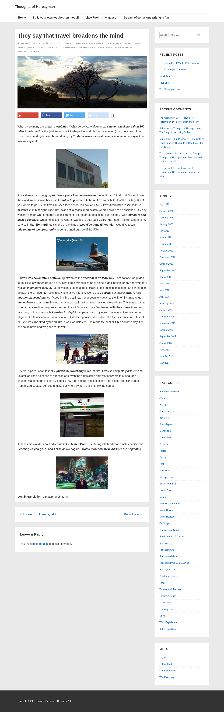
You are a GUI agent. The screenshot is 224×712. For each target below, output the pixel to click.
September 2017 (167, 336)
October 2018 (166, 264)
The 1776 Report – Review (172, 69)
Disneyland (165, 431)
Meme (162, 497)
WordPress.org (166, 677)
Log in (162, 657)
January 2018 (166, 310)
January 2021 (166, 211)
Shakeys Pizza (167, 569)
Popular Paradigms (169, 530)
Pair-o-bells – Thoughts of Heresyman (178, 128)
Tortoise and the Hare (170, 589)
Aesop (162, 398)
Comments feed (167, 670)
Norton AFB (122, 47)
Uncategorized (166, 609)
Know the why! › (134, 514)
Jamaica (94, 47)
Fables (162, 450)
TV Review (164, 602)
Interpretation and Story (187, 122)
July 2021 (164, 204)
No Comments (49, 47)
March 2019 (165, 237)
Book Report (165, 424)
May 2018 (164, 290)
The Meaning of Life (169, 89)
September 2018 (167, 270)
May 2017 (164, 363)
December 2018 (167, 257)
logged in (42, 543)
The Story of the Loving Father (174, 132)
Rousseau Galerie (168, 556)
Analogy (163, 404)
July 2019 (164, 230)
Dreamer (163, 444)
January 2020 (166, 224)
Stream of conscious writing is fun (146, 17)
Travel (37, 51)
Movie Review (166, 510)
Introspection (166, 477)
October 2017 (166, 330)
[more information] (113, 115)
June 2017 (164, 356)
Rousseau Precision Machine (174, 563)
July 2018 (164, 283)
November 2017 (167, 323)
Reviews (163, 543)
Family (162, 457)
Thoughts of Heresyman (35, 7)
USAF (31, 47)
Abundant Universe (169, 391)
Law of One (165, 490)
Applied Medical (167, 411)
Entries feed (165, 664)
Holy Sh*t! (164, 470)
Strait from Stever (119, 43)
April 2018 (164, 297)
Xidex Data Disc (167, 629)
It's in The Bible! (167, 483)
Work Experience (168, 622)
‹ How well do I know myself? (38, 514)
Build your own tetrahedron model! (56, 17)
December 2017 (167, 316)
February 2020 (166, 217)
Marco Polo (107, 47)
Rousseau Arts (166, 549)
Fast (161, 464)
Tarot (161, 583)
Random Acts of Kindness (172, 536)
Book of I (164, 417)
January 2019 (166, 250)
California (82, 47)
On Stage (164, 523)
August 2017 (165, 343)
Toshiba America (167, 596)
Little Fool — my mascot (101, 17)
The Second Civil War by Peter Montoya (179, 63)
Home (22, 17)
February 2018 (166, 303)
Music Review (166, 516)
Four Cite (164, 83)
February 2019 (166, 244)
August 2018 (165, 277)
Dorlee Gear (165, 437)
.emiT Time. (165, 76)
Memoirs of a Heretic (94, 43)
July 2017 (164, 349)
